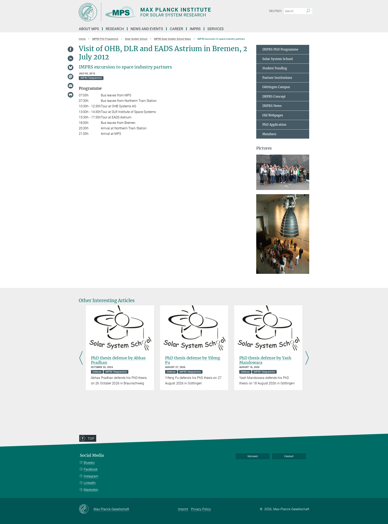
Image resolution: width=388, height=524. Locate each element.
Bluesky (89, 463)
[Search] (308, 11)
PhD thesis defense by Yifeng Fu (192, 360)
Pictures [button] (264, 148)
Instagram (91, 476)
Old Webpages (272, 115)
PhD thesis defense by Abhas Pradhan (118, 360)
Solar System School (277, 59)
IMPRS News (272, 106)
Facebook (91, 469)
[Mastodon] (70, 77)
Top (91, 438)
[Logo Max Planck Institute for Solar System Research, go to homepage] (154, 12)
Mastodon (91, 490)
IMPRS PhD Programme (280, 49)
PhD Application (274, 125)
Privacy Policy (201, 509)
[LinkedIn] (70, 58)
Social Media (92, 455)
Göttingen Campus (276, 87)
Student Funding (274, 68)
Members (269, 134)
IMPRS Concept (274, 96)
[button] (305, 187)
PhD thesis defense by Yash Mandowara (265, 360)
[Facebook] (70, 49)
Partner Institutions (277, 78)
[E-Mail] (70, 86)
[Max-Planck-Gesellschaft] (86, 509)
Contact (289, 456)
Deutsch (275, 11)
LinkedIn (90, 483)
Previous (81, 358)
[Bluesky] (70, 67)
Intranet (253, 456)
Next (307, 358)
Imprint (183, 509)
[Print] (70, 95)
